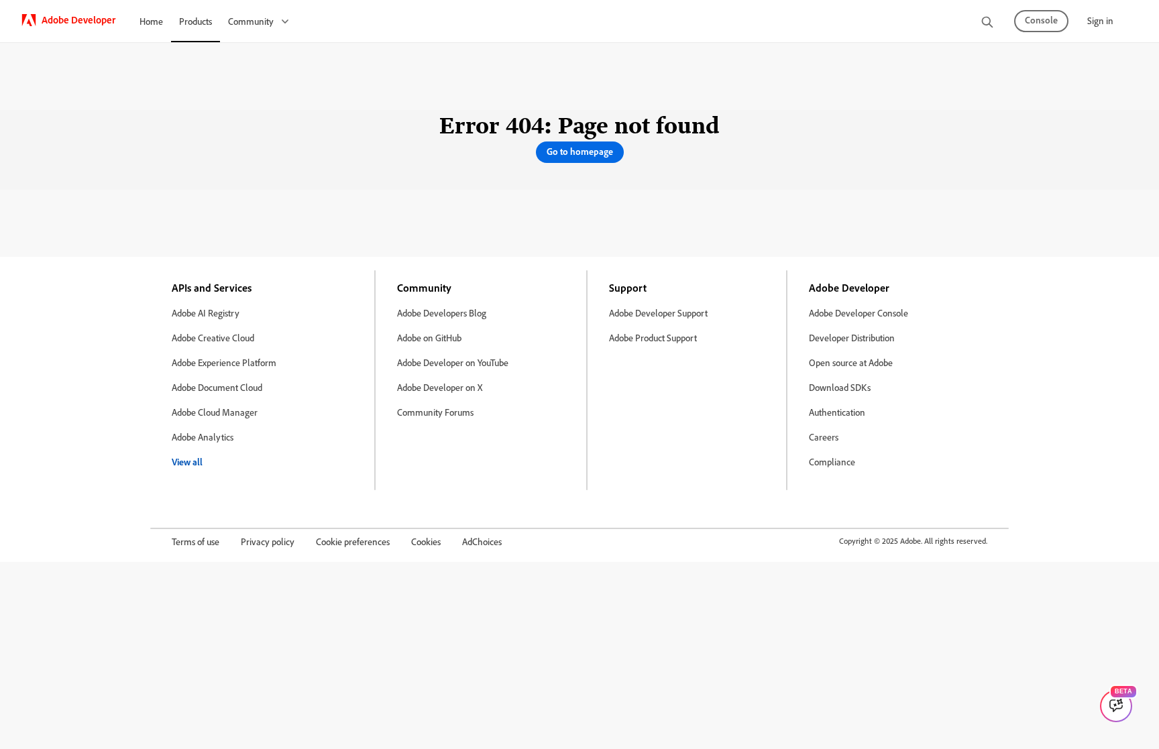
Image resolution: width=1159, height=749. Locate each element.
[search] (987, 23)
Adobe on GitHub (429, 337)
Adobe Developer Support (658, 313)
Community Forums (435, 412)
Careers (823, 437)
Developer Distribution (852, 337)
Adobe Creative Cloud (213, 337)
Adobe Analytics (202, 437)
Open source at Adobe (851, 362)
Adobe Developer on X (439, 387)
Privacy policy (267, 541)
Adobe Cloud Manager (215, 412)
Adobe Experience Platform (224, 362)
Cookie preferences (353, 541)
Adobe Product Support (653, 337)
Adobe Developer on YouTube (452, 362)
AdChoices (482, 541)
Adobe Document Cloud (217, 387)
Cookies (426, 541)
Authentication (837, 412)
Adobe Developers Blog (441, 313)
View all (187, 461)
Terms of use (195, 541)
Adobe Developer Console (858, 313)
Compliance (832, 461)
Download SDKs (840, 387)
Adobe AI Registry (205, 313)
